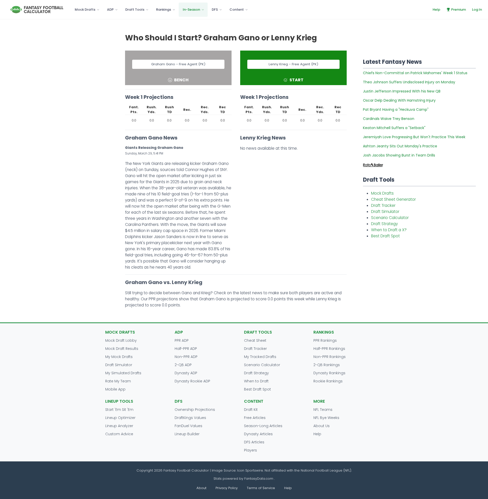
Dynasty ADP (186, 373)
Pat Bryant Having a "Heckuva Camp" (396, 109)
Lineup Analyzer (119, 425)
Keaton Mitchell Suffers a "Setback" (394, 127)
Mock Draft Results (121, 348)
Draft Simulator (385, 211)
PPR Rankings (325, 340)
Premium (458, 9)
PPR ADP (182, 340)
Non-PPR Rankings (329, 356)
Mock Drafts (85, 9)
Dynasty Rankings (329, 373)
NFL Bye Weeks (326, 417)
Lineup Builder (187, 433)
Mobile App (115, 389)
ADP (110, 9)
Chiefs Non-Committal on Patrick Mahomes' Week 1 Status (415, 72)
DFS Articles (254, 442)
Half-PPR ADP (186, 348)
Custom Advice (119, 433)
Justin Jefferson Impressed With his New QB (401, 91)
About (201, 488)
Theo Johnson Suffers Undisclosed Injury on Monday (409, 82)
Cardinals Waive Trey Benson (388, 118)
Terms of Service (261, 488)
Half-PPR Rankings (329, 348)
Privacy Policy (227, 488)
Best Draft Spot (385, 236)
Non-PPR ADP (186, 356)
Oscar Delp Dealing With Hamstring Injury (399, 100)
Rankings (163, 9)
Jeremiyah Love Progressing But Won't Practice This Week (414, 136)
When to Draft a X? (389, 229)
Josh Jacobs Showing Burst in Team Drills (399, 155)
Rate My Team (118, 381)
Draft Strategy (384, 223)
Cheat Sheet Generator (393, 199)
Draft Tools (134, 9)
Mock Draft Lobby (121, 340)
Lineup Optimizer (120, 417)
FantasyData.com (259, 478)
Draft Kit (251, 409)
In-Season (191, 9)
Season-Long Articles (263, 425)
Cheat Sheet (255, 340)
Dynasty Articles (258, 433)
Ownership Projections (195, 409)
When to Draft (256, 381)
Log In (477, 9)
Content (237, 9)
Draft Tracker (383, 205)
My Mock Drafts (119, 356)
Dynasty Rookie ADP (192, 381)
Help (436, 9)
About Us (321, 425)
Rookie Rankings (328, 381)
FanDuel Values (188, 425)
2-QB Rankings (326, 364)
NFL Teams (322, 409)
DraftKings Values (190, 417)
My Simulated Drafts (123, 373)
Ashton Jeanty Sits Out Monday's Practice (400, 146)
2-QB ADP (183, 364)
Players (250, 450)
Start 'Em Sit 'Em (119, 409)
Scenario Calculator (390, 217)
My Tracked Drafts (260, 356)
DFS (215, 9)
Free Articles (255, 417)
